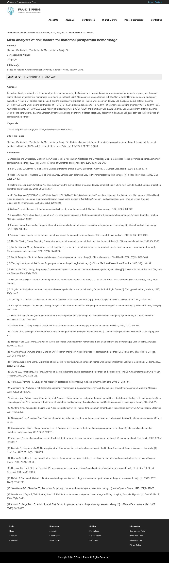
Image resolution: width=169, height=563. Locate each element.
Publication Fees (136, 536)
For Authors (94, 531)
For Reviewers (95, 536)
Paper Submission (133, 20)
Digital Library (109, 20)
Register (158, 2)
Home (11, 531)
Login (150, 2)
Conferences (88, 20)
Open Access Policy (138, 531)
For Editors (93, 540)
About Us (53, 20)
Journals (70, 20)
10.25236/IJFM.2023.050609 (79, 32)
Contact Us (156, 20)
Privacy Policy (135, 545)
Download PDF (15, 77)
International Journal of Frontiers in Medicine (28, 32)
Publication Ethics (137, 540)
